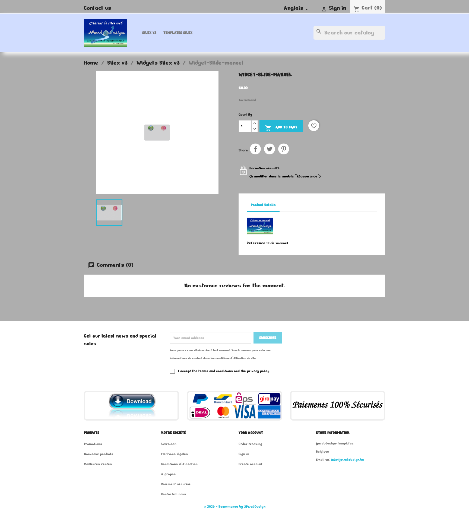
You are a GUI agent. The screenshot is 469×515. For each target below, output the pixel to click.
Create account (250, 464)
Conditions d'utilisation (179, 464)
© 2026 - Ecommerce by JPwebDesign (234, 506)
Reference (256, 243)
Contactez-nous (173, 494)
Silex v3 (149, 32)
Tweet (269, 149)
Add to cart (281, 128)
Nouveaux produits (98, 454)
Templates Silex (177, 32)
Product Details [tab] (263, 204)
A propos (168, 474)
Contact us (97, 8)
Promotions (93, 443)
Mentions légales (174, 454)
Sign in (244, 454)
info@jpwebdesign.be (347, 459)
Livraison (168, 443)
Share (255, 149)
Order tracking (250, 443)
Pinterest (283, 149)
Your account (251, 432)
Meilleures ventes (98, 464)
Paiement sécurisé (176, 484)
